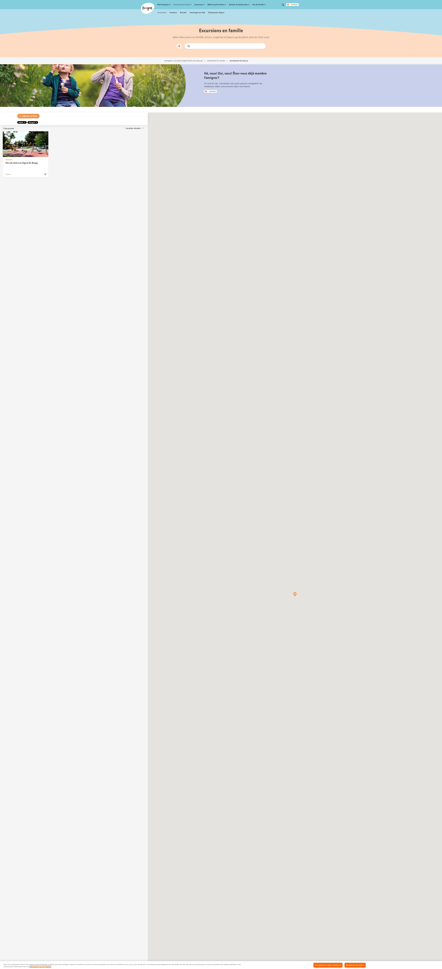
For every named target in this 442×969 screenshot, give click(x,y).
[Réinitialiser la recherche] (262, 46)
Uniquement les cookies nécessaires (328, 965)
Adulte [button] (21, 122)
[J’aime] (45, 174)
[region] (221, 965)
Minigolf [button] (32, 122)
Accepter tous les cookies (355, 965)
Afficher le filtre (29, 116)
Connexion (294, 4)
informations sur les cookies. (40, 967)
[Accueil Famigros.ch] (147, 8)
